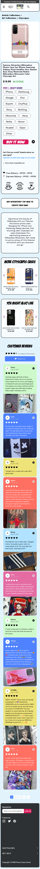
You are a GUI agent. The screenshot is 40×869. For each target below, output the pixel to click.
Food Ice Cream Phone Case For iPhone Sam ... (29, 328)
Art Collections (9, 18)
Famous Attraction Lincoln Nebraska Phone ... (11, 287)
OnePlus (23, 103)
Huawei (10, 127)
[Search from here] (27, 7)
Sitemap (3, 864)
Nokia (9, 121)
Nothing (22, 109)
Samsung (23, 91)
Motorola (11, 115)
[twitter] (9, 821)
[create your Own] (11, 8)
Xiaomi (9, 103)
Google (10, 97)
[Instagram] (4, 821)
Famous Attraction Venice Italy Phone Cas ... (29, 287)
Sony (9, 109)
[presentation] (4, 275)
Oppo (22, 127)
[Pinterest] (14, 821)
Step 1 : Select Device (13, 88)
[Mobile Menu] (5, 7)
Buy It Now (16, 141)
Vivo (22, 97)
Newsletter (6, 807)
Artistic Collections (11, 15)
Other (9, 133)
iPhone (9, 91)
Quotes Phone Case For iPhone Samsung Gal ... (10, 328)
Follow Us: (6, 818)
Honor (21, 121)
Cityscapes (24, 18)
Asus (25, 115)
